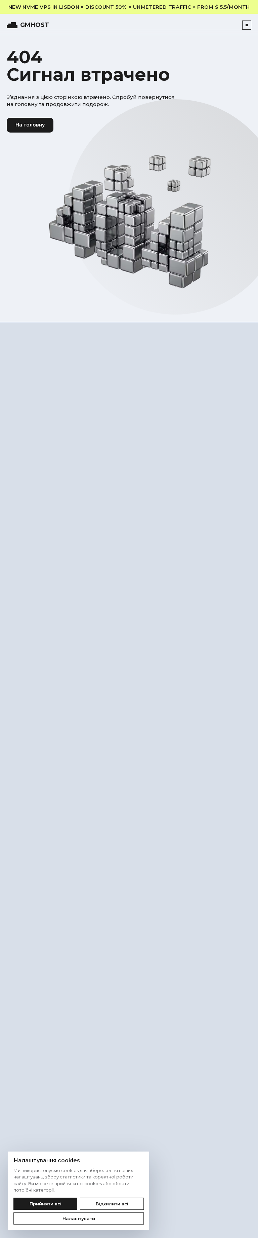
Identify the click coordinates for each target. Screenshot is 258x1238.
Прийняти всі (45, 1203)
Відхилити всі (112, 1203)
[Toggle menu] (246, 25)
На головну (30, 125)
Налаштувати (78, 1218)
